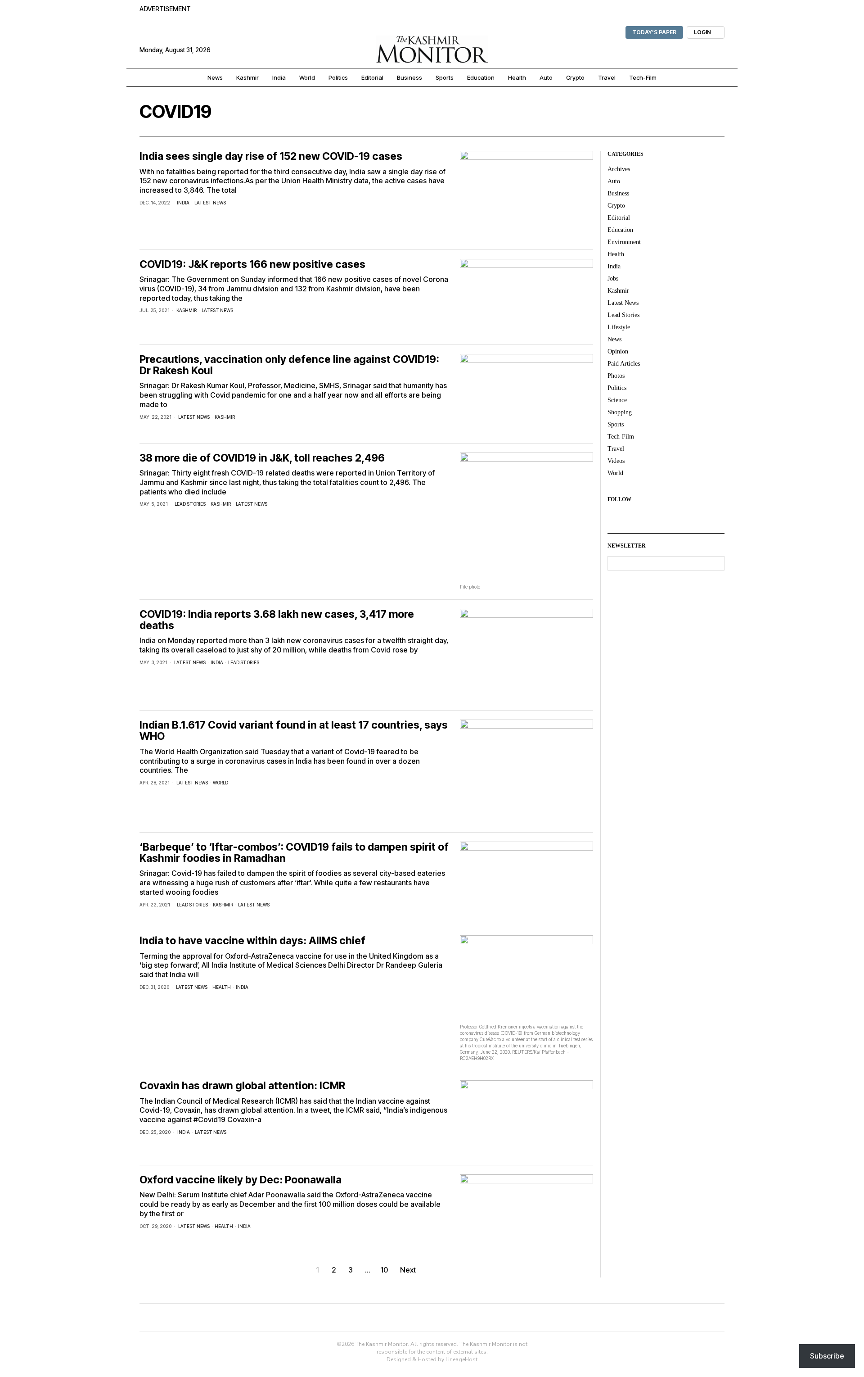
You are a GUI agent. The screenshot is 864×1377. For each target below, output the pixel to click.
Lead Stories (190, 504)
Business (618, 193)
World (220, 782)
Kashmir (186, 310)
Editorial (619, 217)
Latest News (210, 202)
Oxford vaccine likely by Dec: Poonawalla (241, 1180)
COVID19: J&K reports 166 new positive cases (252, 264)
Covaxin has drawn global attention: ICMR (242, 1086)
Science (617, 400)
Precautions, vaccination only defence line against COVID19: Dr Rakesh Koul (289, 365)
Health (221, 987)
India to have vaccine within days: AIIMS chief (252, 941)
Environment (624, 242)
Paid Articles (624, 363)
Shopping (620, 412)
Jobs (613, 278)
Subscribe (827, 1355)
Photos (616, 375)
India (183, 202)
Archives (619, 169)
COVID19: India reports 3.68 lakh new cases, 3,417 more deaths (277, 620)
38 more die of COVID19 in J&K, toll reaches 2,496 (262, 458)
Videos (616, 460)
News (614, 339)
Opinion (618, 351)
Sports (616, 424)
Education (620, 229)
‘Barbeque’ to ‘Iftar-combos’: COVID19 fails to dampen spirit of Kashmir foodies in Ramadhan (294, 853)
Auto (614, 181)
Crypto (616, 205)
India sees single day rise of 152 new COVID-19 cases (271, 156)
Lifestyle (619, 327)
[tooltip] (615, 517)
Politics (617, 388)
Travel (616, 448)
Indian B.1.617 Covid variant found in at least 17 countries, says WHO (294, 731)
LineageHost (461, 1359)
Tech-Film (621, 436)
